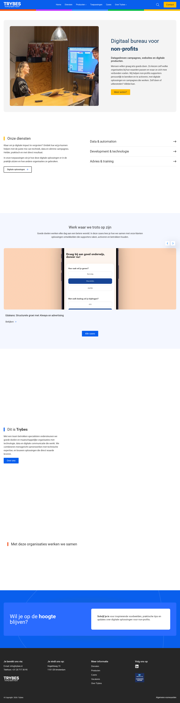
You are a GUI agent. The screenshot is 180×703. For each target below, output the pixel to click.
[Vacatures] (96, 679)
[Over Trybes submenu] (126, 4)
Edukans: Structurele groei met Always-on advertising (35, 315)
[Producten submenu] (86, 4)
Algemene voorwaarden (166, 697)
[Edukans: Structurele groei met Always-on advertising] (90, 250)
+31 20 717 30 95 (19, 670)
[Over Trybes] (96, 666)
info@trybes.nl (16, 666)
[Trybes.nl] (12, 3)
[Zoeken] (157, 4)
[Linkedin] (137, 666)
